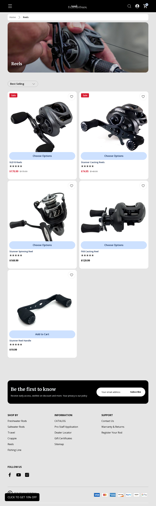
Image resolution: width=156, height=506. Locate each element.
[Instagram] (27, 474)
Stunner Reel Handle (20, 340)
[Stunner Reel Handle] (42, 304)
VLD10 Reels (15, 162)
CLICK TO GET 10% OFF (22, 497)
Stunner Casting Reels (93, 162)
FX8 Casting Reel (90, 251)
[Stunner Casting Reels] (113, 126)
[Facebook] (10, 474)
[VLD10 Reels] (42, 126)
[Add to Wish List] (71, 96)
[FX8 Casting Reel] (113, 215)
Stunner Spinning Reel (21, 251)
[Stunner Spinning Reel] (42, 215)
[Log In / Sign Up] (137, 6)
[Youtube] (18, 474)
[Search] (129, 6)
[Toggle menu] (10, 6)
